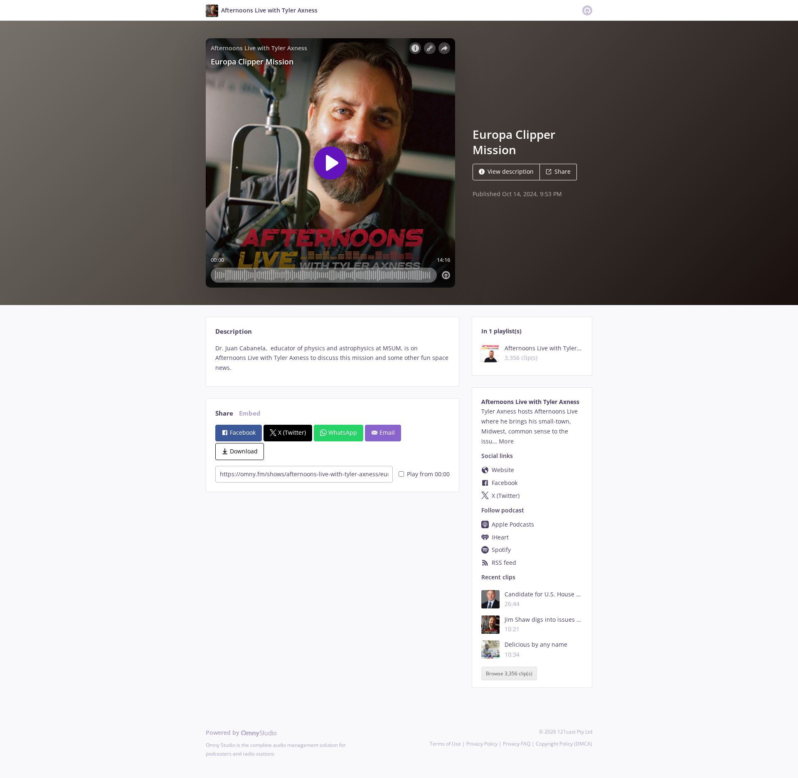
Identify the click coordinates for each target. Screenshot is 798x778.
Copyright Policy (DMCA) (564, 743)
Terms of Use (445, 743)
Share (562, 171)
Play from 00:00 (428, 474)
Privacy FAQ (516, 743)
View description (511, 171)
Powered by (223, 732)
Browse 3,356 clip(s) (509, 673)
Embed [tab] (250, 413)
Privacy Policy (482, 743)
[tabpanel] (332, 358)
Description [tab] (233, 331)
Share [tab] (224, 413)
